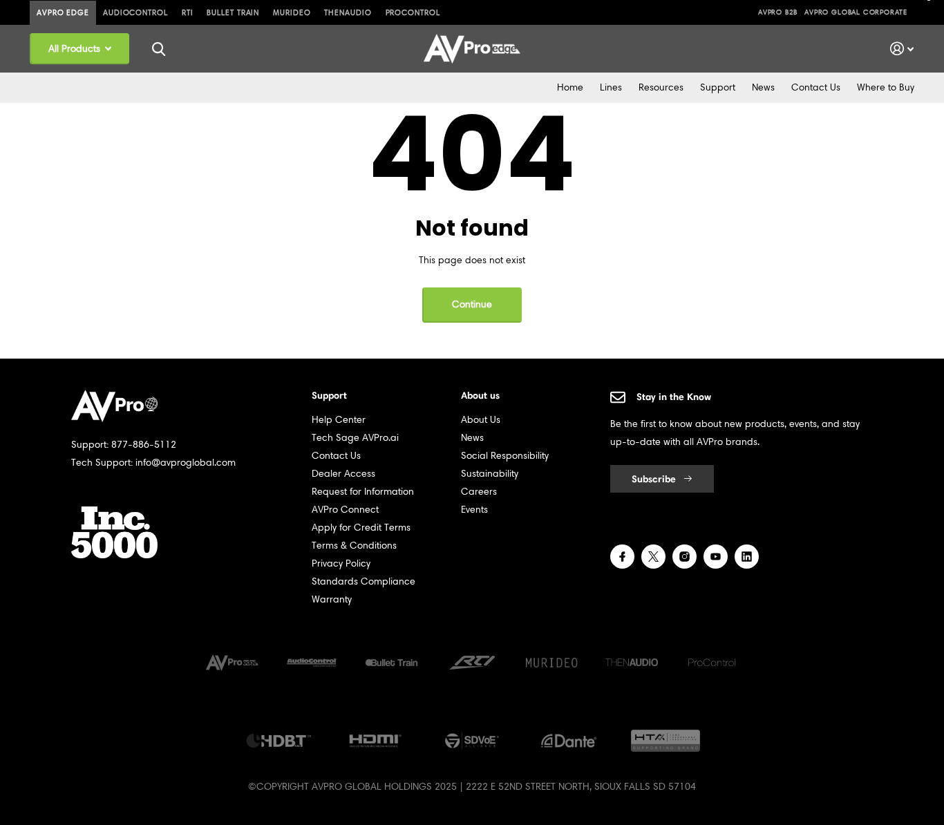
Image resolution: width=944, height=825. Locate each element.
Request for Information (363, 491)
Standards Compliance (363, 581)
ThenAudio (347, 12)
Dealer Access (343, 474)
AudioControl (135, 12)
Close (158, 48)
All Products (75, 49)
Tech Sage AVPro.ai (355, 438)
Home (570, 87)
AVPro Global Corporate (855, 12)
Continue (472, 304)
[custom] (622, 556)
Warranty (332, 599)
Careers (479, 491)
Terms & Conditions (354, 545)
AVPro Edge (63, 12)
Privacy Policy (341, 563)
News (763, 87)
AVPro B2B (777, 12)
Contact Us (815, 87)
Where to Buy (885, 87)
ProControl (413, 12)
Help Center (339, 420)
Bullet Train (233, 12)
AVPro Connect (345, 509)
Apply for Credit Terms (361, 527)
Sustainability (489, 474)
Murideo (291, 12)
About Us (480, 420)
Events (474, 509)
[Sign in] (902, 48)
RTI (187, 12)
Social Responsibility (505, 456)
